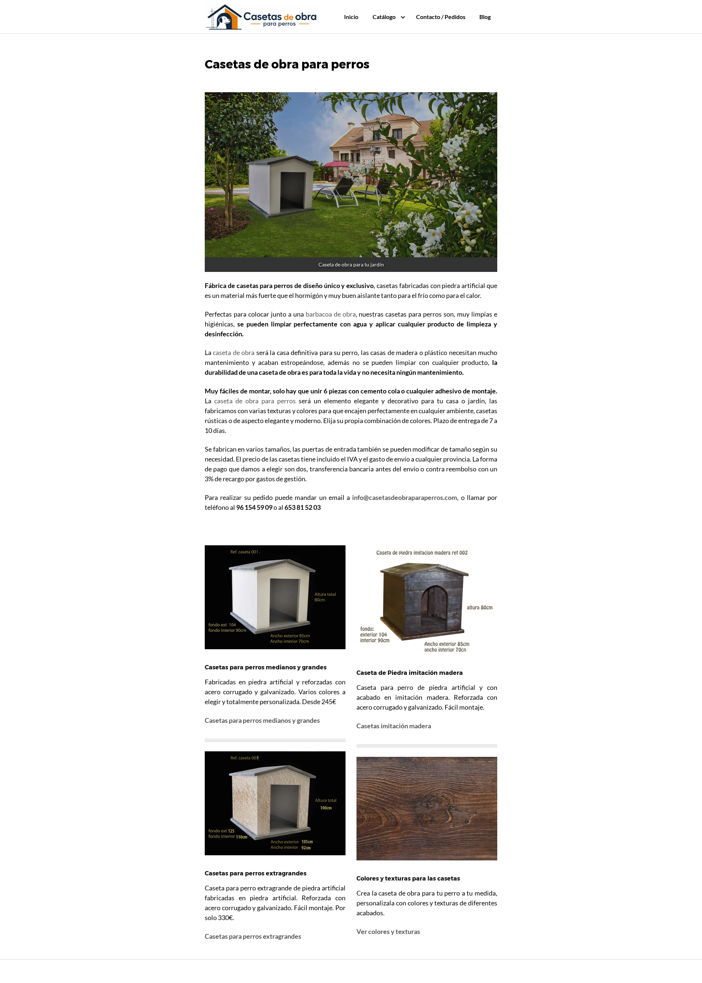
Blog (485, 16)
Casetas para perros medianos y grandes (262, 720)
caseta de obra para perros (255, 401)
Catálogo (384, 16)
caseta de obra (233, 352)
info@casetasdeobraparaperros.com (404, 497)
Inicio (351, 16)
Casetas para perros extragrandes (253, 936)
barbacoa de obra (331, 314)
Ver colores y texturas (388, 931)
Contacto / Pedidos (440, 16)
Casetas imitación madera (393, 726)
